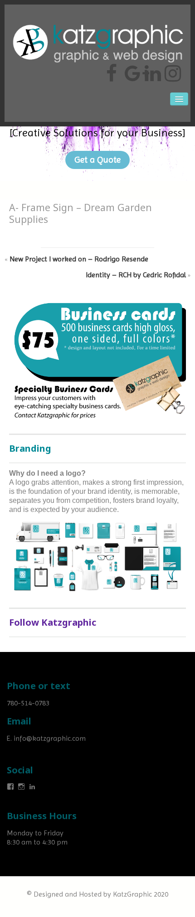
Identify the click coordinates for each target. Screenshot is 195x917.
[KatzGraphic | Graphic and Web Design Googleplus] (131, 70)
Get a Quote (97, 159)
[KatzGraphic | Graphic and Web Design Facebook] (111, 70)
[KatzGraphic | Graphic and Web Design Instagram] (171, 70)
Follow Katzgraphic (52, 622)
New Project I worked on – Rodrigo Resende (79, 259)
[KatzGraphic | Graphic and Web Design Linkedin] (151, 70)
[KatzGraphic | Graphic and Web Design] (97, 20)
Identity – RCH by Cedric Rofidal (136, 274)
